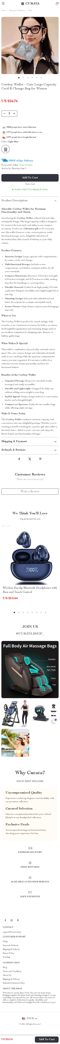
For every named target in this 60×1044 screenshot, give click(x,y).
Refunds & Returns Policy (14, 983)
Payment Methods (10, 946)
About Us (7, 975)
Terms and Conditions (12, 971)
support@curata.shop (12, 932)
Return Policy (8, 953)
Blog (5, 968)
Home (3, 11)
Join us (30, 627)
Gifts (30, 11)
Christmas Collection (17, 11)
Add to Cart (47, 1039)
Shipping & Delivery (11, 949)
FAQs (5, 942)
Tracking (6, 957)
